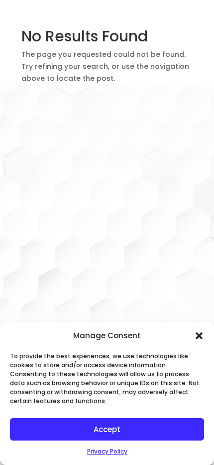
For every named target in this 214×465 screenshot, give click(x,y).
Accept (107, 429)
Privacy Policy (107, 451)
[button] (199, 336)
